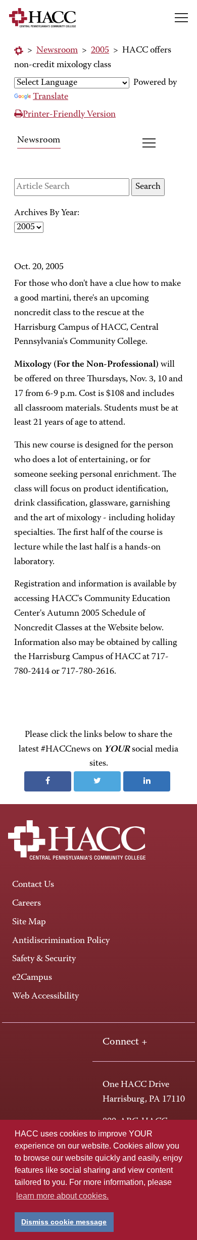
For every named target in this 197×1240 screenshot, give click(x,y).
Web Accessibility (45, 996)
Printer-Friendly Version (69, 114)
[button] (181, 17)
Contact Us (33, 884)
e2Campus (32, 977)
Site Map (29, 922)
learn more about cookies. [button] (62, 1196)
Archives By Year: (46, 213)
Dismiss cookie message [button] (64, 1222)
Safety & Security (44, 959)
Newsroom (57, 50)
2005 (100, 50)
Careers (26, 903)
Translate (50, 97)
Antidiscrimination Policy (61, 941)
